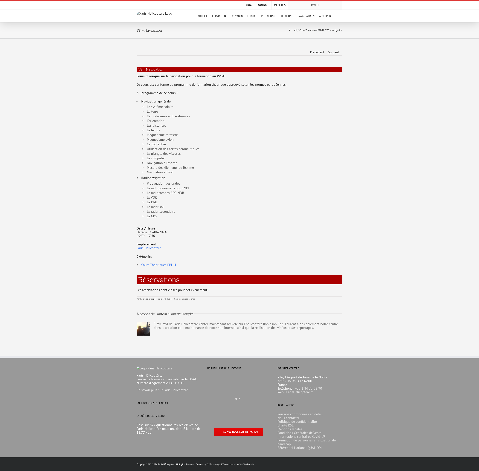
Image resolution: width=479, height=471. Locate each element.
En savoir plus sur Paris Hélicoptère (162, 390)
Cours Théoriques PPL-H (158, 265)
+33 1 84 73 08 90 (308, 388)
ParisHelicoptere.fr (299, 392)
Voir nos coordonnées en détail (300, 414)
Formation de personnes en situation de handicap (306, 442)
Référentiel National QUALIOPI (299, 448)
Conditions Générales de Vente (299, 433)
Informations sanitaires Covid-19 (301, 436)
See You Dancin (246, 464)
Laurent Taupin (147, 298)
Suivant (333, 52)
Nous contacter (288, 418)
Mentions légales (289, 429)
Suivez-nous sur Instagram (240, 431)
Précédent (317, 52)
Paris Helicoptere (149, 248)
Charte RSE (285, 425)
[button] (336, 16)
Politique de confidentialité (297, 421)
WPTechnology (214, 464)
